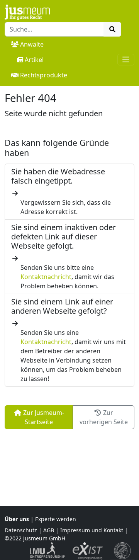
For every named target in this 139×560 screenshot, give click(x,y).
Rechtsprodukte (43, 75)
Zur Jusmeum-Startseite (43, 417)
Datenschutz (21, 530)
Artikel (34, 59)
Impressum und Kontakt (91, 530)
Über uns (17, 519)
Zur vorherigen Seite (104, 417)
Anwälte (32, 44)
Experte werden (55, 519)
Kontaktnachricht (45, 276)
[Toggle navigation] (125, 59)
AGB (48, 530)
